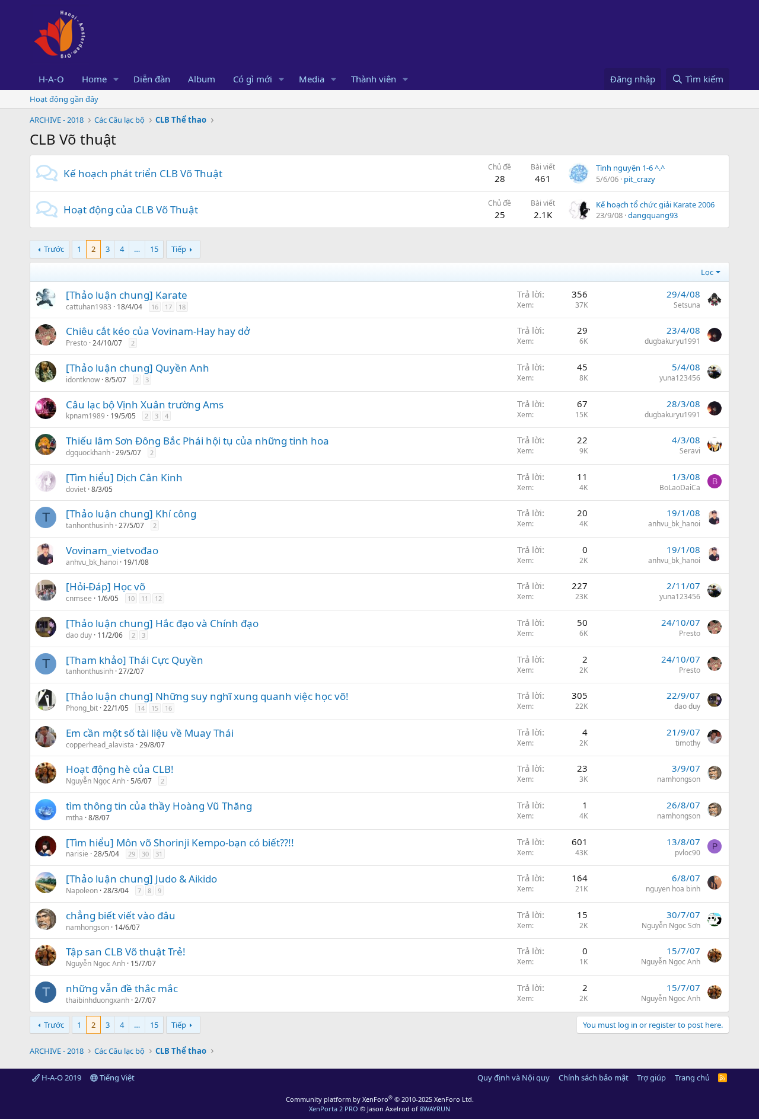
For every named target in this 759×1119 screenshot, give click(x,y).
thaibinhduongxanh (97, 1000)
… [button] (137, 249)
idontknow (83, 380)
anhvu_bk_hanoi (674, 524)
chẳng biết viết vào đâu (121, 915)
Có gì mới (252, 79)
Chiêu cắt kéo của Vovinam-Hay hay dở (158, 331)
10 (131, 598)
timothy (687, 743)
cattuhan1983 (88, 307)
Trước (54, 249)
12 (158, 598)
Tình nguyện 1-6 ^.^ (630, 167)
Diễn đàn (151, 79)
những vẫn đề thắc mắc (122, 988)
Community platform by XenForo (380, 1099)
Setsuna (687, 305)
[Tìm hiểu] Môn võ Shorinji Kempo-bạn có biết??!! (180, 842)
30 (145, 853)
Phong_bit (82, 708)
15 (154, 249)
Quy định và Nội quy (513, 1077)
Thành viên (373, 79)
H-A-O (51, 79)
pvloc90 (687, 853)
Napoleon (82, 890)
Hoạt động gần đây (64, 99)
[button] (116, 79)
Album (201, 79)
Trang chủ (692, 1077)
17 (168, 306)
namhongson (678, 779)
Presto (76, 343)
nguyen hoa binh (673, 889)
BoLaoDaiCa (679, 487)
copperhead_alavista (100, 745)
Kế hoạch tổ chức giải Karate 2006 (655, 204)
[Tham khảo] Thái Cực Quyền (134, 660)
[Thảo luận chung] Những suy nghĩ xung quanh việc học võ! (207, 696)
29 (131, 853)
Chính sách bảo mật (594, 1077)
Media (311, 79)
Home (94, 79)
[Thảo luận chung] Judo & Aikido (141, 878)
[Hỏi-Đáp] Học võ (105, 586)
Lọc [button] (707, 272)
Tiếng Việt (116, 1077)
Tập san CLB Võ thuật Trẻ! (126, 951)
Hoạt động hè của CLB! (120, 769)
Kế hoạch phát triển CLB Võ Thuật (142, 173)
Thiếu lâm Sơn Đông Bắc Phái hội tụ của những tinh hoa (197, 440)
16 (154, 306)
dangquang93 (653, 215)
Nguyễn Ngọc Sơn (671, 925)
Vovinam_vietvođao (112, 550)
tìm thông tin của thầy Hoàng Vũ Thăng (159, 806)
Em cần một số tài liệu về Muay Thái (150, 733)
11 (144, 598)
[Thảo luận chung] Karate (126, 295)
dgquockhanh (88, 452)
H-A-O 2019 (60, 1077)
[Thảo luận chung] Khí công (131, 513)
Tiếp (178, 249)
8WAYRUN (435, 1108)
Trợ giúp (651, 1077)
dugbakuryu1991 (672, 341)
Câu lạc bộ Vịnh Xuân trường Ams (145, 404)
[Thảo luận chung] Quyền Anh (137, 368)
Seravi (690, 451)
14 (141, 708)
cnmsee (79, 598)
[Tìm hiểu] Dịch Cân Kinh (124, 477)
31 (158, 853)
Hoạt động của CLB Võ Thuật (130, 209)
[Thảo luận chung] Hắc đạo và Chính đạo (162, 623)
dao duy (79, 635)
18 (182, 306)
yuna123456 (679, 378)
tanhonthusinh (89, 525)
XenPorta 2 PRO (333, 1108)
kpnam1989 (85, 416)
